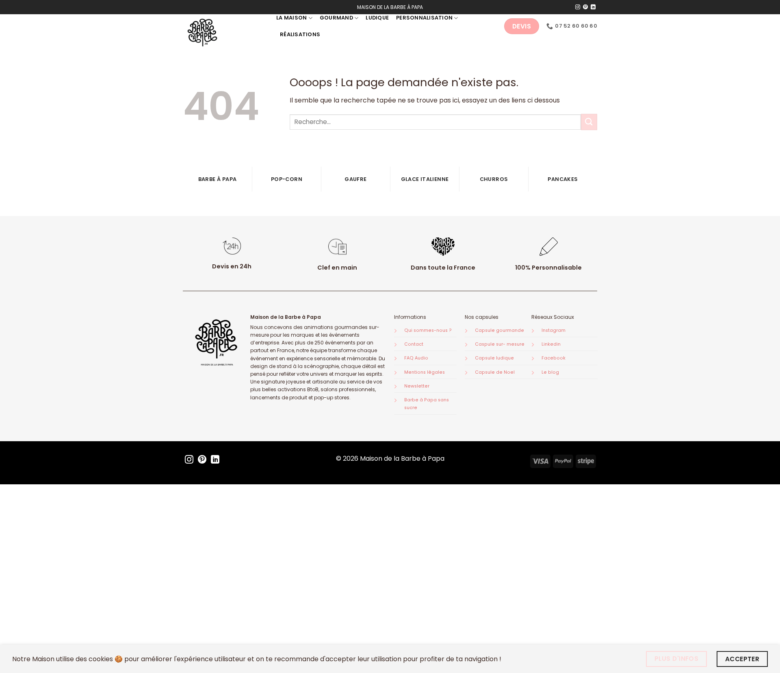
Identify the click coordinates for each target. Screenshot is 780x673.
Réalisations (300, 34)
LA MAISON (291, 17)
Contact (413, 344)
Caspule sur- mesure (499, 344)
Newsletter (416, 386)
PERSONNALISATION (424, 17)
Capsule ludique (494, 358)
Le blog (550, 372)
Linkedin (551, 344)
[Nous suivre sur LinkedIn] (593, 7)
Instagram (554, 330)
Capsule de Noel (495, 372)
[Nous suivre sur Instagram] (577, 7)
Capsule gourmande (499, 330)
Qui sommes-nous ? (428, 330)
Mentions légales (424, 372)
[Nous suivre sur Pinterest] (585, 7)
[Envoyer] (589, 122)
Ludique (377, 17)
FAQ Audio (416, 358)
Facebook (554, 358)
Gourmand (336, 17)
